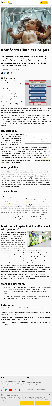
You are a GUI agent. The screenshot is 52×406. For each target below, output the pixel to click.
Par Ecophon (38, 382)
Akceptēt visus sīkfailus (27, 403)
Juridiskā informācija (40, 389)
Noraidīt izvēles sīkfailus (42, 403)
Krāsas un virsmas (30, 391)
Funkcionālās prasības (31, 389)
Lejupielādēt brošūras (40, 391)
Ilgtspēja (38, 387)
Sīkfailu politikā (44, 400)
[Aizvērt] (49, 394)
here (6, 309)
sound (28, 202)
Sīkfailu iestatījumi (6, 403)
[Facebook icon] (2, 391)
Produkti (28, 384)
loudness (9, 204)
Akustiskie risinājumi (31, 382)
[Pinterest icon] (18, 391)
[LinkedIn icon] (6, 391)
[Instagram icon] (15, 391)
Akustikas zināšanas (31, 379)
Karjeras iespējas (39, 384)
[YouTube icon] (11, 391)
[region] (26, 399)
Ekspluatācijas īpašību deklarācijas (43, 379)
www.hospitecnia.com (36, 307)
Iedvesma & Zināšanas (31, 387)
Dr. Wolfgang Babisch (39, 296)
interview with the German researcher (23, 296)
